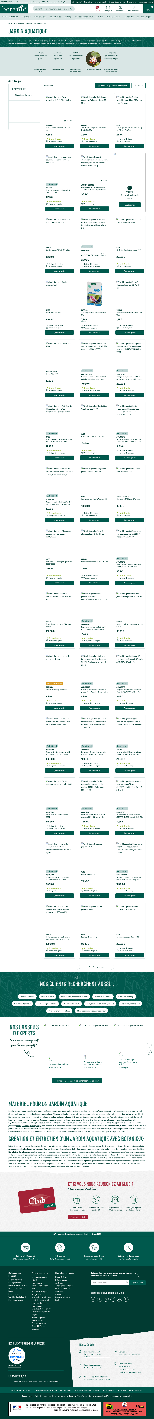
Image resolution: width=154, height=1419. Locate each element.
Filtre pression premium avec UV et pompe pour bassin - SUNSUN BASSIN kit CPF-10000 (128, 379)
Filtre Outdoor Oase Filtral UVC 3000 (93, 436)
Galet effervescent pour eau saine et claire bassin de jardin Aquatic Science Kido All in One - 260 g (93, 189)
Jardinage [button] (68, 16)
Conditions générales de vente (21, 1390)
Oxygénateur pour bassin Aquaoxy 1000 (94, 499)
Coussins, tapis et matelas (47, 1003)
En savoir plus (53, 1067)
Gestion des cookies (136, 1390)
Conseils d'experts (100, 2)
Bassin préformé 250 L (89, 874)
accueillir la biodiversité (127, 1163)
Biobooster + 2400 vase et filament (128, 499)
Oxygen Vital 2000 (52, 374)
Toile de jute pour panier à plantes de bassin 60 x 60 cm (93, 129)
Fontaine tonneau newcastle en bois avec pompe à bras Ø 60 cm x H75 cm (58, 938)
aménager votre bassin (77, 1152)
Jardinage (59, 1283)
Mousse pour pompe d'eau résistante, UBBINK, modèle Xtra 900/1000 (128, 565)
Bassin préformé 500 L (89, 937)
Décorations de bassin (58, 69)
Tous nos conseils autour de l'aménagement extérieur (77, 1080)
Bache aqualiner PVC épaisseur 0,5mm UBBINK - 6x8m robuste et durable (129, 753)
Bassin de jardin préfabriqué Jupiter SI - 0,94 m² (129, 625)
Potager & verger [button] (55, 16)
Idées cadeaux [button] (26, 16)
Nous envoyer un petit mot (128, 1355)
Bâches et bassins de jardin (40, 70)
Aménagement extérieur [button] (84, 16)
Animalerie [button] (99, 16)
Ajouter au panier (59, 146)
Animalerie (59, 1291)
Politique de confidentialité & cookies (87, 1390)
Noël (57, 1300)
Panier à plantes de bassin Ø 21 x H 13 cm (94, 562)
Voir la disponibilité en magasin (114, 85)
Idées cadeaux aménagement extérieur (91, 1011)
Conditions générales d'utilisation (46, 1390)
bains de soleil (64, 1166)
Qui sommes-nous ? (15, 1279)
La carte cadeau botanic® (41, 1309)
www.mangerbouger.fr (67, 1396)
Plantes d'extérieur (27, 996)
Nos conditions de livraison (41, 1297)
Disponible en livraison (23, 95)
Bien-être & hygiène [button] (144, 16)
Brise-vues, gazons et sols (130, 1003)
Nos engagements (14, 1282)
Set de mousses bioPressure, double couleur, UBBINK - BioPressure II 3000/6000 (93, 817)
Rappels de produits (39, 1317)
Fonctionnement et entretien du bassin (75, 70)
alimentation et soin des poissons (78, 1131)
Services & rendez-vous (117, 2)
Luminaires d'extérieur (22, 1003)
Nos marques (37, 1306)
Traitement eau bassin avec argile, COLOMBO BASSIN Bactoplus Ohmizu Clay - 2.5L (93, 255)
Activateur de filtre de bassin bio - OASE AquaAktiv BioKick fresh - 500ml (59, 440)
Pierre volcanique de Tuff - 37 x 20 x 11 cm (58, 129)
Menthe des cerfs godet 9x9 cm (56, 689)
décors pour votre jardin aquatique (28, 1125)
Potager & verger (61, 1280)
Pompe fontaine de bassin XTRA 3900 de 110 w (58, 625)
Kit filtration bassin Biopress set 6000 (128, 250)
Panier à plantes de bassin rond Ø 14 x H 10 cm (129, 313)
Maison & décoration (62, 1288)
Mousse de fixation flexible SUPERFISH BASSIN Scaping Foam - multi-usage (58, 503)
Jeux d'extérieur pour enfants (59, 1011)
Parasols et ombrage (125, 996)
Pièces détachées (109, 1390)
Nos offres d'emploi (15, 1300)
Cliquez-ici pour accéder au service (95, 1380)
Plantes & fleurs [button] (40, 16)
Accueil (10, 23)
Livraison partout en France (94, 1256)
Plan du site (122, 1390)
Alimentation (60, 1294)
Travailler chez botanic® (17, 1297)
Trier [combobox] (138, 85)
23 (102, 967)
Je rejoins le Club (78, 1217)
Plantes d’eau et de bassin (93, 69)
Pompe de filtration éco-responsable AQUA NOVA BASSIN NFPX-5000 (58, 753)
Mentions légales (65, 1390)
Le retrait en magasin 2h (40, 1300)
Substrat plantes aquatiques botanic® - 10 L (94, 313)
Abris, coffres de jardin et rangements (100, 1003)
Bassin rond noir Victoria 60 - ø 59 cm (58, 250)
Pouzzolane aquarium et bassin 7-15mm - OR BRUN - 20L (59, 191)
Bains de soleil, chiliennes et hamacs (74, 996)
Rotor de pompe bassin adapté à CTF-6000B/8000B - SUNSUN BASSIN (93, 628)
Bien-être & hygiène (62, 1297)
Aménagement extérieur (24, 23)
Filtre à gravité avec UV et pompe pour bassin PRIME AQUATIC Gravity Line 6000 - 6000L (129, 879)
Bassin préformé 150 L (53, 312)
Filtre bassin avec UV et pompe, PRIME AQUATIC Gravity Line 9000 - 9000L (93, 378)
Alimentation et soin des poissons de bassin (111, 70)
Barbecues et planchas (103, 996)
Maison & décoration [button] (114, 16)
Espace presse (13, 1294)
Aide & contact (77, 2)
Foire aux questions (39, 1323)
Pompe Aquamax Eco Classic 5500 (127, 937)
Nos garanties (37, 1294)
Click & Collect (60, 1256)
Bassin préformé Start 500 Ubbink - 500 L (58, 816)
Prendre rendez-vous (91, 1368)
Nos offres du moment (40, 1303)
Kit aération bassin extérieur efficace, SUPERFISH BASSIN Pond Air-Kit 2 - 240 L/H (129, 817)
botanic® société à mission (18, 1285)
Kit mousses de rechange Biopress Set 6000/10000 (59, 563)
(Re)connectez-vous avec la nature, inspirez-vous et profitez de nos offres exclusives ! (111, 1274)
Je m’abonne (137, 1282)
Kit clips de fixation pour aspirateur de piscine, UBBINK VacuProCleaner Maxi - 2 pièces (94, 691)
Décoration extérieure (71, 1003)
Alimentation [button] (129, 16)
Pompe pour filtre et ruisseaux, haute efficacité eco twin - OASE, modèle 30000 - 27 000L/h (93, 754)
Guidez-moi (130, 204)
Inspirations (88, 2)
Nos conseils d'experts (40, 1291)
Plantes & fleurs (61, 1277)
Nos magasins (37, 1283)
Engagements (131, 2)
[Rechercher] (71, 9)
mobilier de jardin (48, 1166)
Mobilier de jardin (47, 996)
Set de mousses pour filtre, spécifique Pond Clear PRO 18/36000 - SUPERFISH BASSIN (129, 441)
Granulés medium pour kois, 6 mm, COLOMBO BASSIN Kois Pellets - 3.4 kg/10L (57, 879)
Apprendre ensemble (146, 2)
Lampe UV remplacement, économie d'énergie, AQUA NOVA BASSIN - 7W (128, 690)
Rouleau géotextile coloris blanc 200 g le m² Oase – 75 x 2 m (129, 129)
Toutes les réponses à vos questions (92, 1355)
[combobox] (52, 8)
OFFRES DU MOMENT (10, 16)
